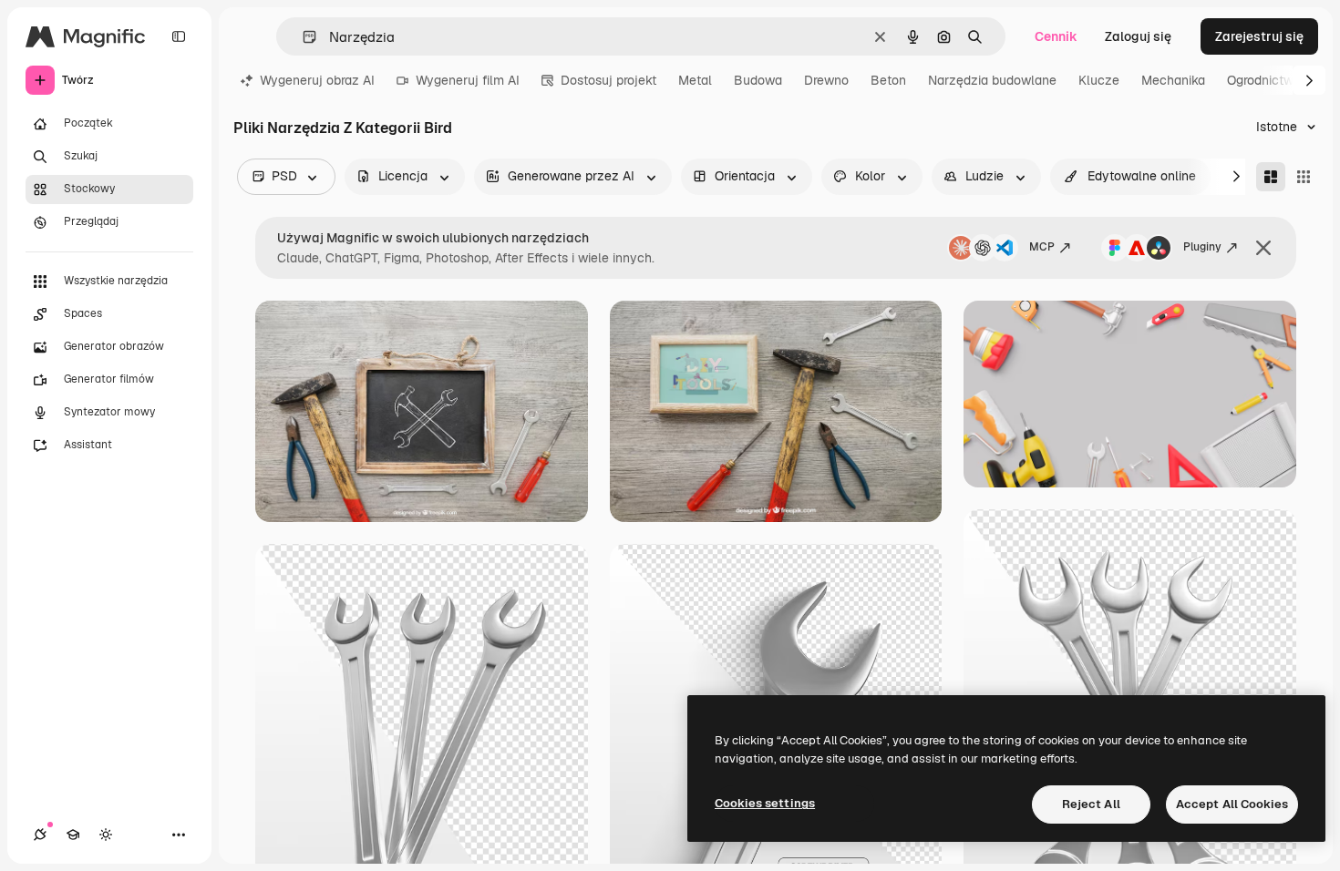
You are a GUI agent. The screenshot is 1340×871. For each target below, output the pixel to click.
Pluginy (1202, 247)
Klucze (1098, 80)
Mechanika (1173, 80)
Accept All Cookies (1232, 804)
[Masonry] (1270, 176)
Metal (695, 80)
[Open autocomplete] (302, 37)
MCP (1042, 247)
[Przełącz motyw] (105, 834)
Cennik (1056, 36)
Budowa (758, 80)
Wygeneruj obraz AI (317, 80)
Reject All (1091, 804)
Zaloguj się (1138, 36)
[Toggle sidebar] (178, 36)
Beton (888, 80)
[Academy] (73, 834)
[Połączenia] (40, 834)
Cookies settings (765, 803)
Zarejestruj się (1259, 36)
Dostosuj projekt (608, 80)
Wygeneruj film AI (468, 80)
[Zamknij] (1263, 248)
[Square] (1303, 176)
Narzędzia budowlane (992, 80)
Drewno (826, 80)
